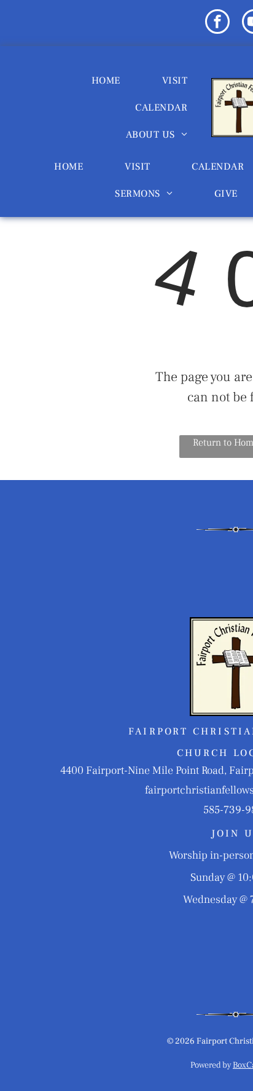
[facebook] (217, 23)
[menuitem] (106, 80)
